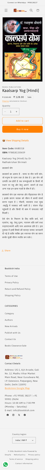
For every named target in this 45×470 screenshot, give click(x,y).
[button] (6, 10)
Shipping (5, 101)
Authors (9, 320)
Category (9, 313)
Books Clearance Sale (15, 345)
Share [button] (7, 250)
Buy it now (22, 129)
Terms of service (16, 459)
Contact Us (10, 339)
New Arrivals (11, 326)
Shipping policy (32, 459)
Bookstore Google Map (17, 388)
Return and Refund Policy (17, 289)
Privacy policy (34, 455)
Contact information (24, 463)
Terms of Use (11, 276)
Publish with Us (12, 333)
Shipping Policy (12, 295)
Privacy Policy (12, 282)
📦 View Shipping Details (15, 140)
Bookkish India (21, 451)
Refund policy (19, 455)
